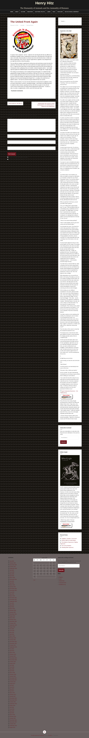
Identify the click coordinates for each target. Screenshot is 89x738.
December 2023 (13, 588)
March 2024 (12, 584)
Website (9, 145)
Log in (60, 579)
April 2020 (12, 634)
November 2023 (13, 590)
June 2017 (12, 687)
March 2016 (12, 714)
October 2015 (13, 723)
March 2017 (12, 692)
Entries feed (61, 580)
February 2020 (13, 637)
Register (61, 577)
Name (9, 133)
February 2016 (13, 716)
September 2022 (13, 601)
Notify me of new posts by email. (15, 159)
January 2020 (13, 639)
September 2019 (13, 647)
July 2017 (12, 685)
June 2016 (12, 709)
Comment (9, 117)
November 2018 (13, 659)
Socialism (60, 11)
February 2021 (13, 619)
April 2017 (12, 690)
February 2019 (13, 654)
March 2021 (12, 617)
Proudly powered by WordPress (37, 735)
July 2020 (12, 628)
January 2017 (13, 696)
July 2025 (12, 570)
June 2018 (12, 667)
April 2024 (12, 583)
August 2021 (12, 615)
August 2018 (12, 663)
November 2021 (13, 614)
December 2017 (13, 678)
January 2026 (13, 562)
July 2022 (12, 603)
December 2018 (13, 658)
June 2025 (12, 572)
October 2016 (13, 701)
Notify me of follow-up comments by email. (18, 157)
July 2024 (12, 581)
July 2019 (12, 648)
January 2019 (13, 656)
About (17, 11)
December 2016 (13, 698)
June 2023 (12, 592)
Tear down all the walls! (15, 103)
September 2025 (13, 568)
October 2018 (13, 661)
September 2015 (13, 725)
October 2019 (13, 645)
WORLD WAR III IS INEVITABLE (69, 540)
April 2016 (12, 712)
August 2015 (12, 727)
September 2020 (13, 625)
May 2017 (12, 689)
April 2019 (12, 650)
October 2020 (13, 623)
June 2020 (12, 630)
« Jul (34, 580)
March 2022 (12, 608)
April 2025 (12, 575)
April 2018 (12, 670)
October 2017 (13, 681)
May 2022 (12, 605)
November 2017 (13, 679)
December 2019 (13, 641)
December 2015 (13, 720)
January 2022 (13, 612)
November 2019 (13, 643)
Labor (48, 11)
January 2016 (13, 718)
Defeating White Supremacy (68, 547)
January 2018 (13, 676)
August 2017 (12, 683)
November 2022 (13, 599)
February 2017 (13, 694)
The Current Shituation (66, 545)
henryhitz (22, 25)
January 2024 (13, 586)
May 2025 (12, 573)
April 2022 (12, 606)
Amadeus (50, 735)
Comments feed (62, 582)
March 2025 (12, 577)
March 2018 (12, 672)
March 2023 (12, 595)
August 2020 (12, 626)
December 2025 (13, 564)
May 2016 (12, 711)
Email (9, 139)
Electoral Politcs (40, 11)
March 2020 (12, 636)
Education (30, 11)
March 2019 (12, 652)
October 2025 (13, 566)
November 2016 (13, 700)
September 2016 (13, 703)
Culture (23, 11)
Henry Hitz (44, 3)
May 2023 (12, 594)
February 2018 (13, 674)
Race (54, 11)
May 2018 (12, 668)
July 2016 (12, 707)
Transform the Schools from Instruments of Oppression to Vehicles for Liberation (46, 105)
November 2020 (13, 621)
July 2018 (12, 665)
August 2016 (12, 705)
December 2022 (13, 597)
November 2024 (13, 579)
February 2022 (13, 610)
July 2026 (12, 561)
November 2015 (13, 721)
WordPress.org (62, 584)
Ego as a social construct (72, 11)
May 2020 (12, 632)
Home (11, 11)
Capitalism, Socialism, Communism (69, 538)
